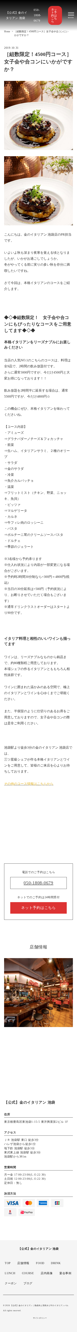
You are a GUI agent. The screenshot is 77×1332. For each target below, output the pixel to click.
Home (7, 31)
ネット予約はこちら (54, 15)
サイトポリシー (40, 1318)
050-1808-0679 (37, 15)
